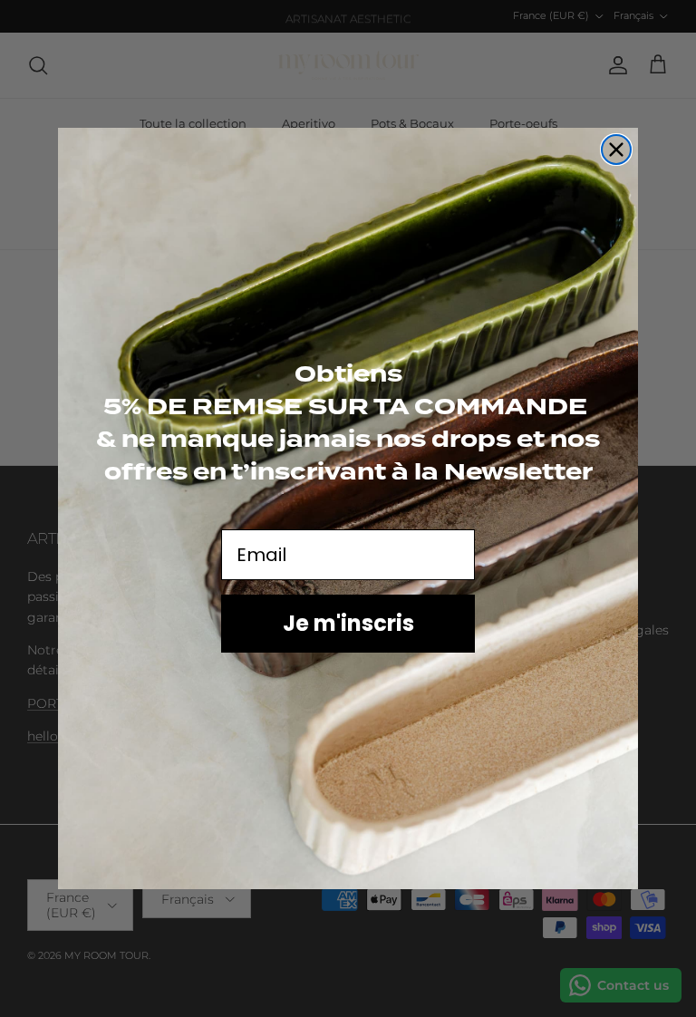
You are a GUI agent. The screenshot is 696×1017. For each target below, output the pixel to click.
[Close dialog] (616, 149)
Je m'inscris (348, 623)
